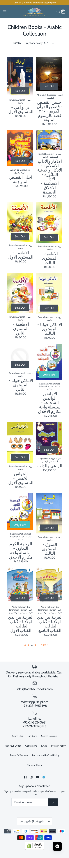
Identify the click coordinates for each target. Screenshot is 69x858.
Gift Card (32, 735)
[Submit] (53, 802)
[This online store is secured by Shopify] (34, 849)
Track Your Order (12, 745)
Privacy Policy (58, 745)
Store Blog (17, 735)
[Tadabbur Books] (34, 11)
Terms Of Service (19, 755)
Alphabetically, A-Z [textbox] (37, 43)
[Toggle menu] (4, 11)
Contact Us (31, 745)
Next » (44, 644)
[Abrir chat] (57, 846)
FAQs (44, 745)
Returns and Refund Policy (45, 755)
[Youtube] (37, 777)
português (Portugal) (32, 821)
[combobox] (39, 43)
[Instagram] (31, 777)
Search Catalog (49, 735)
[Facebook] (25, 777)
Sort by (17, 43)
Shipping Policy (34, 765)
